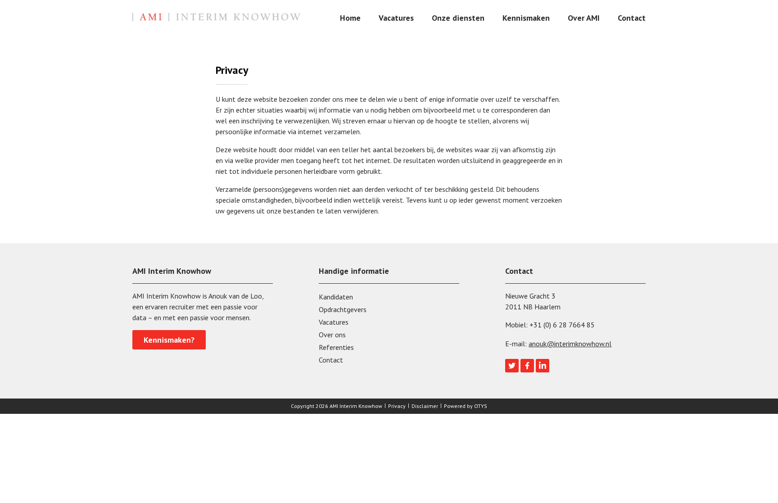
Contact (632, 18)
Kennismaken (526, 18)
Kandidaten (336, 296)
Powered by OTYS (465, 406)
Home (350, 18)
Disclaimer (425, 406)
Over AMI (584, 18)
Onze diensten (458, 18)
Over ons (332, 334)
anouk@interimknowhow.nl (570, 343)
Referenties (336, 347)
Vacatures (396, 18)
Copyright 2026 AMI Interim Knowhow (336, 406)
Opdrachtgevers (342, 309)
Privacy (397, 406)
